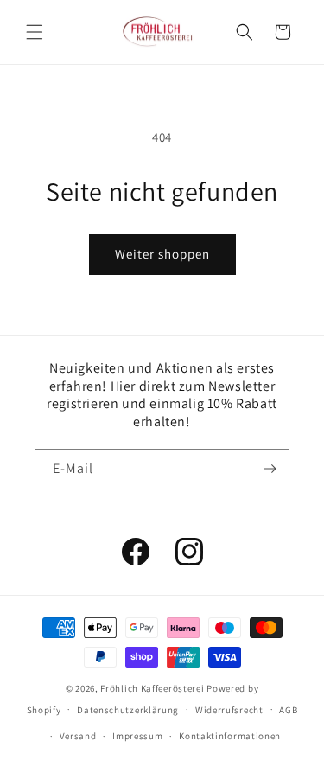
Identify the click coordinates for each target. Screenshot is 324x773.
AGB (288, 710)
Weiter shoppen (162, 254)
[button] (35, 32)
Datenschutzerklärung (128, 710)
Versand (78, 736)
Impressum (137, 736)
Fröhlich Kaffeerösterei (152, 688)
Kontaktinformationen (230, 736)
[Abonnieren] (270, 469)
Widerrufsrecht (229, 710)
